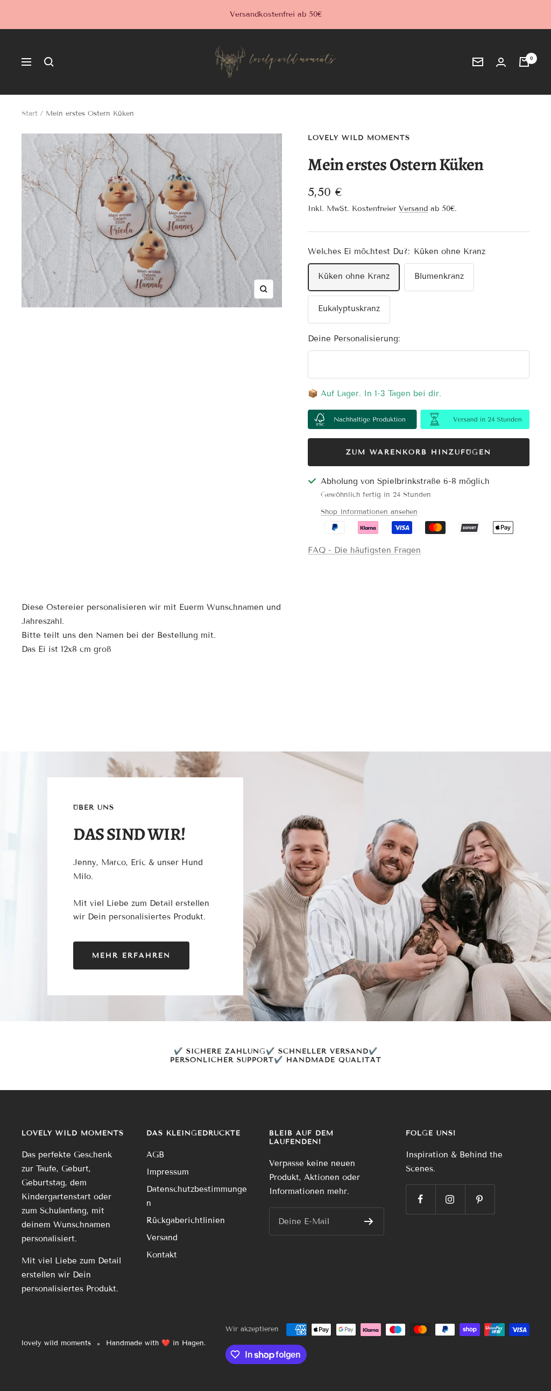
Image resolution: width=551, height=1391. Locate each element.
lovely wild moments (359, 138)
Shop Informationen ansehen (369, 512)
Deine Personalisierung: (354, 338)
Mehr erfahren (131, 955)
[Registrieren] (368, 1221)
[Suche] (49, 62)
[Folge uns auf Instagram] (450, 1199)
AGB (155, 1155)
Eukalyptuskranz (349, 308)
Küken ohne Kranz (354, 276)
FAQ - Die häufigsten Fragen (364, 550)
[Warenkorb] (524, 62)
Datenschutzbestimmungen (196, 1196)
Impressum (167, 1172)
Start (30, 113)
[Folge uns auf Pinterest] (480, 1199)
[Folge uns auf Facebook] (420, 1199)
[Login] (501, 62)
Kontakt (161, 1255)
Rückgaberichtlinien (185, 1220)
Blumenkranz (439, 276)
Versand (413, 208)
